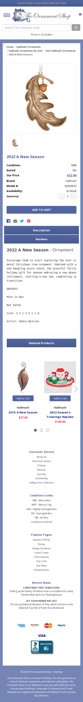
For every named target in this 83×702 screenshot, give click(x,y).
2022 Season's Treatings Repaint (60, 414)
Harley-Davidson (41, 548)
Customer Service (41, 461)
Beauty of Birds (41, 539)
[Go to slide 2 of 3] (76, 389)
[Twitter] (22, 221)
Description (41, 230)
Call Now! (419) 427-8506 (41, 3)
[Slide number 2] (41, 430)
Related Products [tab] (41, 343)
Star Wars (41, 565)
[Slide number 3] (47, 430)
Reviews (41, 239)
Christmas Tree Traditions (41, 587)
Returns (41, 469)
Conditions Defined (41, 522)
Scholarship (41, 478)
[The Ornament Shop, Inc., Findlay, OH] (41, 648)
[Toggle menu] (5, 15)
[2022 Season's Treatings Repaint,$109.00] (60, 377)
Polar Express (41, 557)
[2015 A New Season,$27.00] (23, 377)
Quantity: (13, 196)
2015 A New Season (22, 412)
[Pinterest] (29, 221)
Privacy (41, 465)
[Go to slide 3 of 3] (7, 389)
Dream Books (41, 570)
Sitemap (58, 672)
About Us (41, 457)
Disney (41, 544)
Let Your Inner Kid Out (41, 601)
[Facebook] (8, 221)
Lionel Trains (42, 552)
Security (41, 474)
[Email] (15, 221)
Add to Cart (23, 398)
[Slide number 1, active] (35, 430)
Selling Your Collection (41, 482)
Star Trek (41, 561)
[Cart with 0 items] (80, 14)
